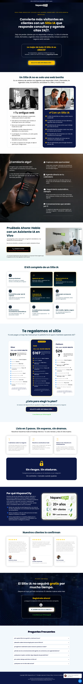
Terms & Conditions (58, 675)
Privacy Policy (49, 675)
